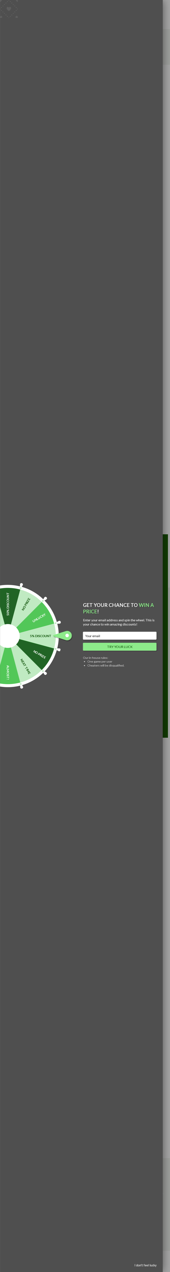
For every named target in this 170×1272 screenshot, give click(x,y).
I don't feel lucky (145, 1265)
